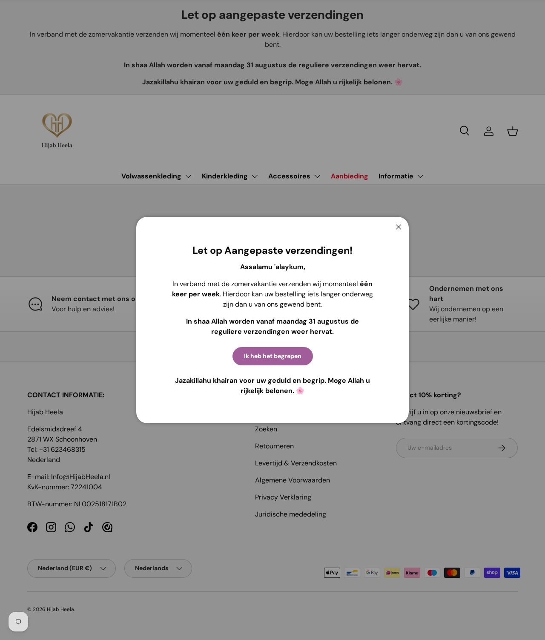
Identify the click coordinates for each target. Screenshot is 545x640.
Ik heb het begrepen (272, 356)
